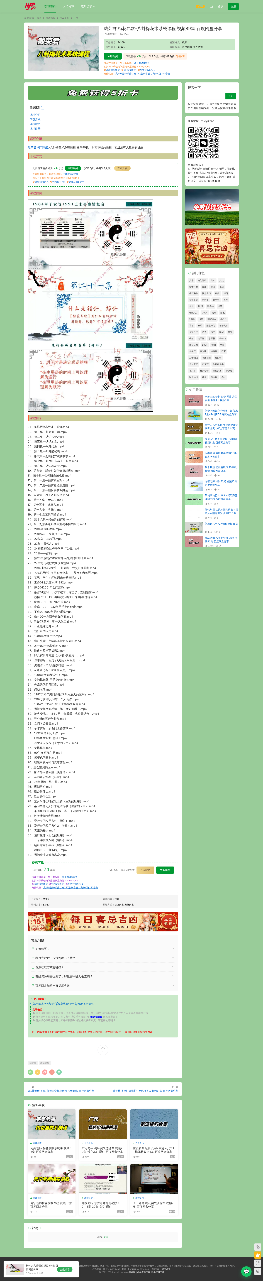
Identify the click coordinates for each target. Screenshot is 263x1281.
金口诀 (218, 357)
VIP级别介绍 (129, 69)
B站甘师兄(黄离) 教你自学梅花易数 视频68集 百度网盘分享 (61, 1090)
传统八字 (193, 312)
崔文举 (192, 370)
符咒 (230, 332)
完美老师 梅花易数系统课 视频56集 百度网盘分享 (50, 1150)
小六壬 (223, 319)
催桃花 (192, 351)
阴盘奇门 (206, 293)
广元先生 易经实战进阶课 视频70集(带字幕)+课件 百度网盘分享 (102, 1150)
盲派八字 (193, 332)
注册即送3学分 (141, 63)
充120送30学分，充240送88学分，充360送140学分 (142, 73)
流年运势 (86, 6)
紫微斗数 (193, 287)
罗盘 (222, 344)
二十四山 (193, 357)
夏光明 (203, 351)
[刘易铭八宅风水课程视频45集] (194, 527)
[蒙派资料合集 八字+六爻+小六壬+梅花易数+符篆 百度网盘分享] (154, 1124)
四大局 (214, 377)
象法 (204, 377)
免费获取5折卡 (147, 69)
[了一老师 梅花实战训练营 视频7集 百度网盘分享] (154, 1179)
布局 (200, 325)
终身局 (214, 351)
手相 (191, 325)
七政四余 (206, 357)
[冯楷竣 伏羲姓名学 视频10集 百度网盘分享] (194, 457)
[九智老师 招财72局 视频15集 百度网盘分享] (194, 485)
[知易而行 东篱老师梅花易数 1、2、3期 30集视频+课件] (103, 1179)
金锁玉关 (193, 299)
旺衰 (223, 351)
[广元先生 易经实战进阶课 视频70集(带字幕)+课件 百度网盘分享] (103, 1124)
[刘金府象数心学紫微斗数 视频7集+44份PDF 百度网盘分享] (194, 414)
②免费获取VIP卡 (64, 1003)
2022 (200, 306)
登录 (106, 1237)
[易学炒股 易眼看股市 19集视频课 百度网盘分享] (194, 471)
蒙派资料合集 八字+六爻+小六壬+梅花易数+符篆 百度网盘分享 (154, 1150)
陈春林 (210, 306)
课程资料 (50, 6)
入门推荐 (68, 6)
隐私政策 (166, 1269)
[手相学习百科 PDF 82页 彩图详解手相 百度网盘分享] (194, 499)
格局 (214, 312)
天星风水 (217, 370)
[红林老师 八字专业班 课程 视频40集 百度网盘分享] (194, 541)
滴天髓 (201, 338)
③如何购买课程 (84, 1003)
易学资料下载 (143, 1272)
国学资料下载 (157, 1272)
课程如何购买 (113, 69)
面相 (204, 287)
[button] (42, 107)
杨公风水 (223, 325)
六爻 (221, 280)
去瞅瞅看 (65, 1269)
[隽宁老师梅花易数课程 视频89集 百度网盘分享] (52, 1179)
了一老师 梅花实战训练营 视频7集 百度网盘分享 (153, 1204)
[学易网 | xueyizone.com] (30, 6)
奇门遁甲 (202, 280)
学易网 (132, 1272)
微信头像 (193, 344)
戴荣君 (32, 147)
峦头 (204, 332)
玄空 (226, 299)
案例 (217, 293)
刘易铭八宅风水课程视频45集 (221, 523)
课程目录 (35, 128)
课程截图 (35, 124)
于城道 (229, 370)
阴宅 (221, 332)
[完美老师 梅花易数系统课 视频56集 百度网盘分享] (52, 1124)
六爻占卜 (88, 1143)
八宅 (220, 306)
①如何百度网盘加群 (42, 1003)
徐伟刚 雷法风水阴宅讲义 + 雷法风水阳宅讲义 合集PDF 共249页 (222, 513)
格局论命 (204, 370)
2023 (192, 319)
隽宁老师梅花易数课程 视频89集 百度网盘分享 (51, 1204)
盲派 (213, 287)
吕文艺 (205, 364)
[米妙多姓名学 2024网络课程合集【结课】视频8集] (194, 400)
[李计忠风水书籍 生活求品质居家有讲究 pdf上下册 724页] (194, 428)
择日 (226, 293)
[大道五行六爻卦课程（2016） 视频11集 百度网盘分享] (194, 442)
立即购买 (113, 56)
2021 (204, 344)
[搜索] (211, 6)
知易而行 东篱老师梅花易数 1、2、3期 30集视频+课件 (102, 1204)
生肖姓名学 (218, 364)
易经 (223, 377)
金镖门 (222, 338)
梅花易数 (43, 147)
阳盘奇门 (210, 325)
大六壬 (205, 299)
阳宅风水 (212, 319)
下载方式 (35, 119)
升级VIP (180, 56)
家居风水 (193, 377)
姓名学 (216, 299)
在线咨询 (246, 1271)
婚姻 (213, 344)
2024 (205, 312)
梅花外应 (112, 34)
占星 (201, 319)
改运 (191, 338)
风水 (213, 280)
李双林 (212, 338)
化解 (221, 287)
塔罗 (213, 332)
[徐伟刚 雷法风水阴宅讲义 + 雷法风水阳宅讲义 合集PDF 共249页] (194, 513)
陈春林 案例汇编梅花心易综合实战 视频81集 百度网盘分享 (145, 1090)
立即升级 (122, 168)
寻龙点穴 (193, 364)
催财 (191, 306)
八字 (191, 280)
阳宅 (222, 312)
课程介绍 (35, 114)
